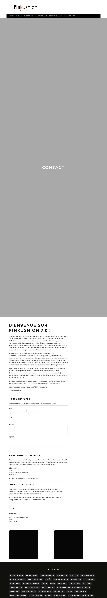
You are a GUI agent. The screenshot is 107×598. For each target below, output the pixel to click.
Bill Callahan (47, 575)
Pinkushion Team (16, 391)
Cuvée (48, 579)
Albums (19, 16)
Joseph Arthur (32, 587)
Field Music (89, 579)
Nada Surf (59, 591)
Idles (52, 583)
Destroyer (76, 579)
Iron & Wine (74, 583)
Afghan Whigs (16, 575)
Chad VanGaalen (17, 579)
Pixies (69, 591)
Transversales (55, 16)
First (10, 413)
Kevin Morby (48, 587)
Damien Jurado (61, 579)
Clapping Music (35, 579)
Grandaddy (15, 583)
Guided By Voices (31, 583)
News (12, 16)
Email (10, 417)
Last (28, 413)
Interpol (62, 583)
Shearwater (60, 595)
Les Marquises (29, 591)
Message (11, 424)
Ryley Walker (35, 595)
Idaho (44, 583)
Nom (10, 408)
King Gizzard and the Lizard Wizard (73, 587)
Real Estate (80, 591)
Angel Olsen (32, 575)
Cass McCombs (87, 575)
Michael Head (45, 591)
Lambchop (14, 591)
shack (48, 595)
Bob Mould (62, 575)
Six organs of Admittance (80, 595)
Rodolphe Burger (18, 595)
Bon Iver (74, 575)
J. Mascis (87, 583)
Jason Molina (16, 587)
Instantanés (69, 16)
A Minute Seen (41, 16)
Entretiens (29, 16)
